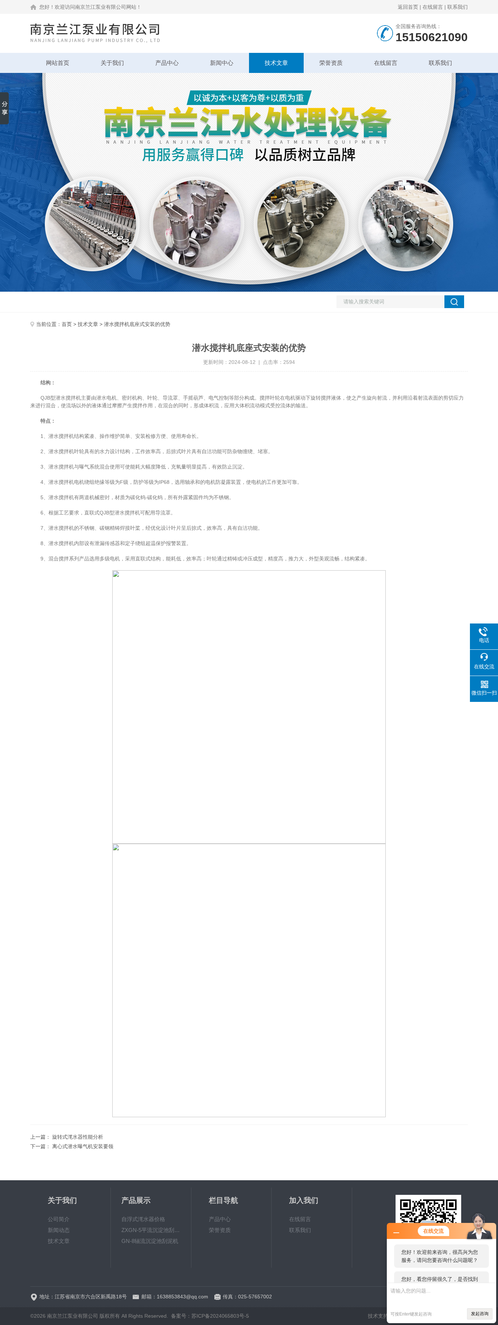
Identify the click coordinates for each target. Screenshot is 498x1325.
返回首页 (408, 7)
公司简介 (59, 1219)
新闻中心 (221, 63)
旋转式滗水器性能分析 (77, 1137)
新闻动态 (59, 1230)
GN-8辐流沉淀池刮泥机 (149, 1241)
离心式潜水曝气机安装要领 (82, 1146)
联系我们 (457, 7)
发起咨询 (480, 1313)
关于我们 (112, 63)
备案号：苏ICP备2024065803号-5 (210, 1316)
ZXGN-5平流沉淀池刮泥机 (150, 1230)
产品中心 (167, 63)
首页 (67, 324)
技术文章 (276, 63)
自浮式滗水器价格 (143, 1219)
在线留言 (433, 7)
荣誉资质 (331, 63)
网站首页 (57, 63)
